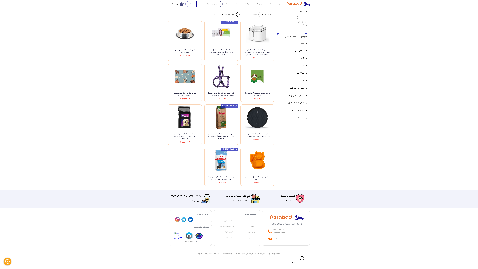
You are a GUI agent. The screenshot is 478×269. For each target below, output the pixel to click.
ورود (176, 4)
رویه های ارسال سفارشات (227, 226)
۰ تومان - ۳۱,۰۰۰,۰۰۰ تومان (296, 36)
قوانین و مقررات (229, 232)
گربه (280, 4)
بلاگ (227, 4)
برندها (247, 4)
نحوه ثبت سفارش (229, 221)
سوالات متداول (229, 237)
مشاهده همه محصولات (241, 200)
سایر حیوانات (259, 4)
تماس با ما (252, 221)
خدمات (237, 4)
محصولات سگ (302, 19)
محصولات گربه (302, 16)
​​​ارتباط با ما (195, 200)
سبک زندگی (302, 22)
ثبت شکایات (251, 232)
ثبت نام (170, 4)
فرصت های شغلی (250, 238)
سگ (271, 4)
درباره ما (253, 227)
